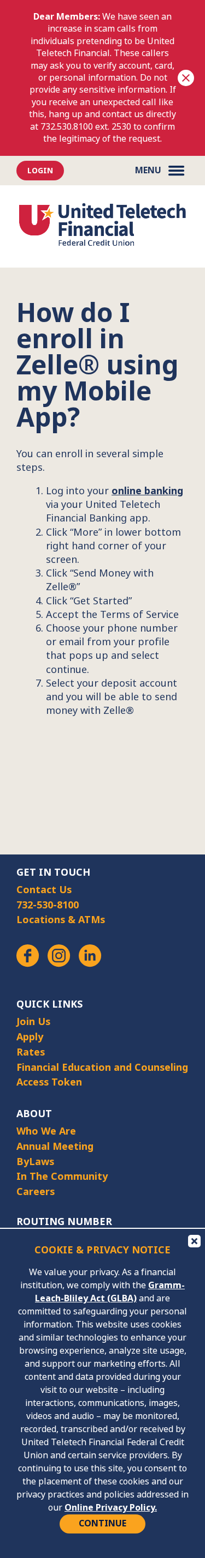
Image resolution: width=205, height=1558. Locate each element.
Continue (102, 1523)
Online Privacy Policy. (111, 1507)
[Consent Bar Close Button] (194, 1240)
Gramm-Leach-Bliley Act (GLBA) (110, 1292)
